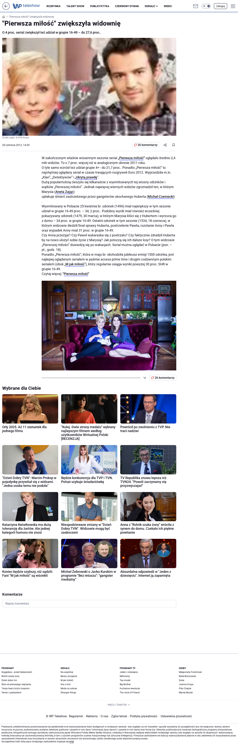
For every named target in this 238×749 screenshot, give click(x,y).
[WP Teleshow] (29, 6)
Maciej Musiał (186, 692)
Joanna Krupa (186, 684)
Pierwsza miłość (131, 158)
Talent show (75, 6)
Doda (181, 680)
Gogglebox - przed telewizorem (16, 672)
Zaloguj (220, 6)
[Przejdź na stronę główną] (6, 9)
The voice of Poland (130, 692)
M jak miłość (74, 264)
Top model (125, 680)
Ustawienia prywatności (175, 716)
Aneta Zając (64, 192)
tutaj (71, 741)
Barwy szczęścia (69, 676)
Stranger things (68, 692)
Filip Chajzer (185, 688)
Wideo (168, 6)
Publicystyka (99, 6)
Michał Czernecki (161, 196)
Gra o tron (66, 684)
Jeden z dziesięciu (129, 672)
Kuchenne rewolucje (130, 688)
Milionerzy (125, 676)
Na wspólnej (67, 672)
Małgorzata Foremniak (190, 672)
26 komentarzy (147, 145)
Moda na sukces (69, 688)
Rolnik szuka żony (10, 676)
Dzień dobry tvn (9, 680)
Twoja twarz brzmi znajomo (15, 688)
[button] (206, 6)
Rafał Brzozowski (187, 676)
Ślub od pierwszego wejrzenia (16, 684)
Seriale (150, 6)
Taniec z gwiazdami (11, 692)
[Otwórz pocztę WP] (196, 6)
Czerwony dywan (127, 6)
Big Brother (125, 684)
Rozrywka (53, 6)
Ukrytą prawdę (86, 177)
